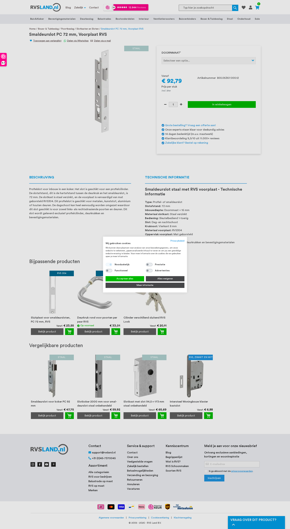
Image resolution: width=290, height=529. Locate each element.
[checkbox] (149, 264)
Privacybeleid (177, 241)
